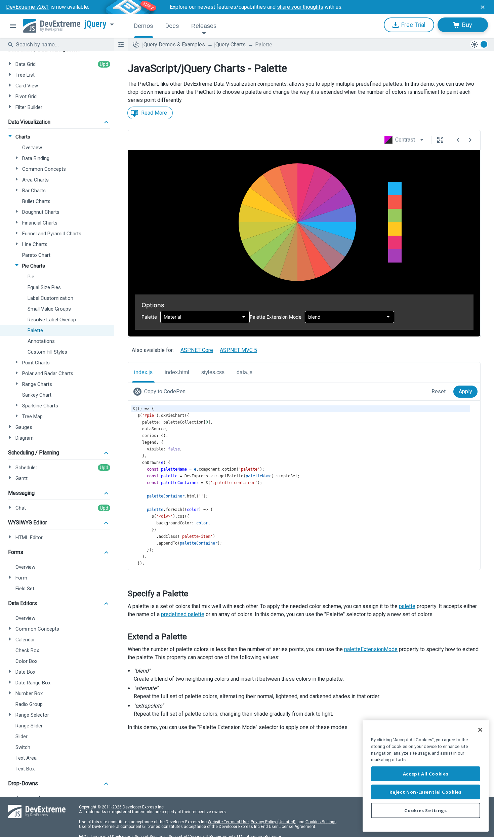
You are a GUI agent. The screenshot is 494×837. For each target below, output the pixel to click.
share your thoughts (300, 7)
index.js (143, 372)
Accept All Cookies (426, 774)
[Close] (480, 729)
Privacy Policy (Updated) (273, 822)
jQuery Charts (230, 44)
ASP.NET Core (196, 350)
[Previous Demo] (458, 140)
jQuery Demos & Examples (173, 44)
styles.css (212, 372)
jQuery (95, 24)
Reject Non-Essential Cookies (425, 792)
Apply (465, 391)
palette (407, 606)
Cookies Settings (320, 822)
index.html (177, 372)
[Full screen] (440, 140)
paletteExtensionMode (371, 649)
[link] (161, 392)
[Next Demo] (470, 140)
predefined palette (182, 614)
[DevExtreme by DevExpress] (51, 26)
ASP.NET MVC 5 (238, 350)
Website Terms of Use (228, 822)
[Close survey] (482, 7)
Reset (438, 391)
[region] (426, 776)
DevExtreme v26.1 (27, 7)
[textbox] (61, 44)
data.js (244, 372)
